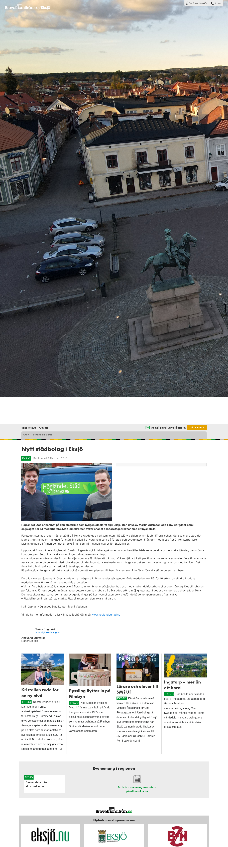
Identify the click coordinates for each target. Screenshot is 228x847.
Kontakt (218, 3)
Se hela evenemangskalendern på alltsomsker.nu (137, 789)
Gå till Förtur (197, 427)
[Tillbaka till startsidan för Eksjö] (25, 4)
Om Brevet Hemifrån (198, 3)
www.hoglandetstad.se (105, 614)
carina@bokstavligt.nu (48, 632)
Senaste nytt (28, 427)
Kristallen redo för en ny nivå (40, 692)
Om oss (43, 427)
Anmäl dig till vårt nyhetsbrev (168, 427)
